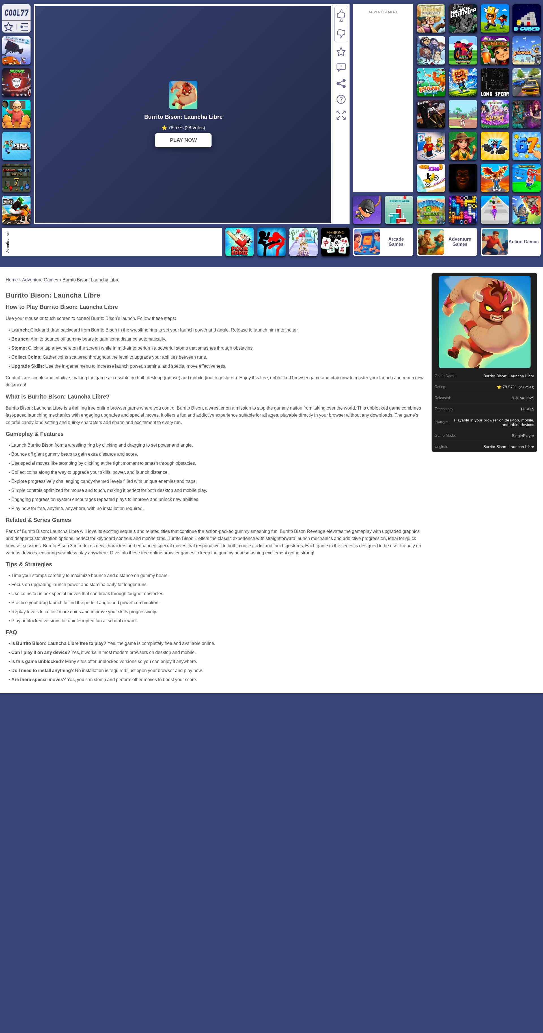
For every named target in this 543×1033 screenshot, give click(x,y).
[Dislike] (341, 34)
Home (12, 279)
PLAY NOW (183, 140)
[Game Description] (341, 99)
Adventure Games (40, 279)
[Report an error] (341, 67)
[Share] (341, 83)
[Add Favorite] (341, 52)
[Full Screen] (341, 115)
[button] (8, 26)
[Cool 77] (16, 17)
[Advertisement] (115, 242)
